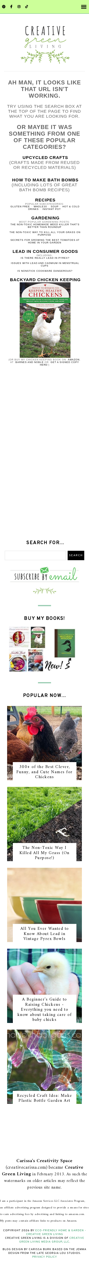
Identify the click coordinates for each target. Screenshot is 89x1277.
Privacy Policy (44, 1257)
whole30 (40, 206)
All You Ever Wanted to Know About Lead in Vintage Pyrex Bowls (44, 934)
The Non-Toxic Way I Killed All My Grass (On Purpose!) (44, 853)
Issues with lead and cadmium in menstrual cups (45, 264)
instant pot (51, 209)
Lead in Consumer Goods (45, 251)
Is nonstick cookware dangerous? (45, 271)
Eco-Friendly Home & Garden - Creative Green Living (56, 1232)
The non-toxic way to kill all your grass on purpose (44, 233)
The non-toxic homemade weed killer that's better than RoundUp (45, 225)
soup (55, 206)
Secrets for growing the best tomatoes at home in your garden (45, 241)
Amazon (74, 359)
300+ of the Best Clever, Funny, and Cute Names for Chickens (44, 772)
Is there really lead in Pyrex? (45, 258)
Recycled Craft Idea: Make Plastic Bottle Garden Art (44, 1098)
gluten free (20, 206)
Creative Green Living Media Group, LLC (51, 1240)
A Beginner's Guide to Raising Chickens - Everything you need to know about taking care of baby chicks (44, 1009)
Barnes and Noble (29, 362)
